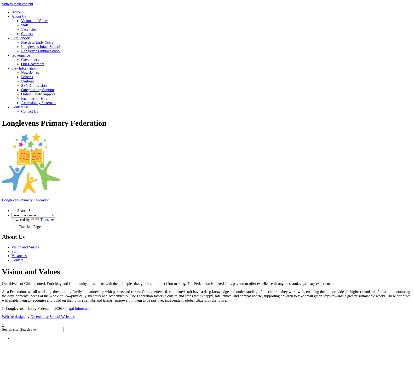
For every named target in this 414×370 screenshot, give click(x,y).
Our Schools (21, 38)
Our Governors (32, 64)
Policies (27, 77)
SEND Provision (34, 85)
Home (16, 12)
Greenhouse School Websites (52, 317)
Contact (27, 34)
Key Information (24, 68)
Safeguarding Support (37, 90)
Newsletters (30, 72)
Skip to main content (17, 4)
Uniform (27, 81)
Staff (24, 25)
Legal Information (78, 308)
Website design (13, 317)
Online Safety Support (38, 94)
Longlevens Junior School (41, 51)
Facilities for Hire (34, 98)
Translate (47, 219)
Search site (10, 329)
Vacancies (28, 29)
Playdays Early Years (37, 42)
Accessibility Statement (38, 103)
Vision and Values (34, 21)
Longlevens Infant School (40, 47)
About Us (19, 16)
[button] (14, 209)
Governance (21, 55)
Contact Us (20, 107)
